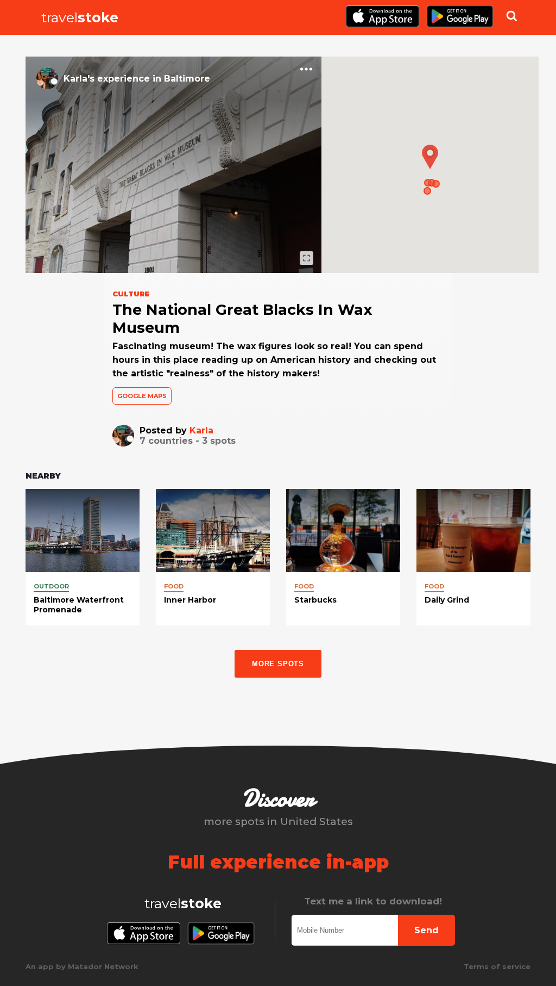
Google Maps (142, 396)
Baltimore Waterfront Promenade (79, 605)
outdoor (51, 586)
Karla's (79, 78)
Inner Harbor (190, 600)
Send (426, 930)
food (174, 586)
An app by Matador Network (82, 966)
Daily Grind (447, 600)
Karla (201, 430)
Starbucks (315, 600)
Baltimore (187, 78)
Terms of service (497, 966)
